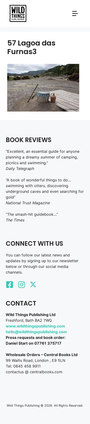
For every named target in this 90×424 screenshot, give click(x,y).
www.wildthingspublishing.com (35, 326)
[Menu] (75, 13)
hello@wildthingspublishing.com (36, 331)
